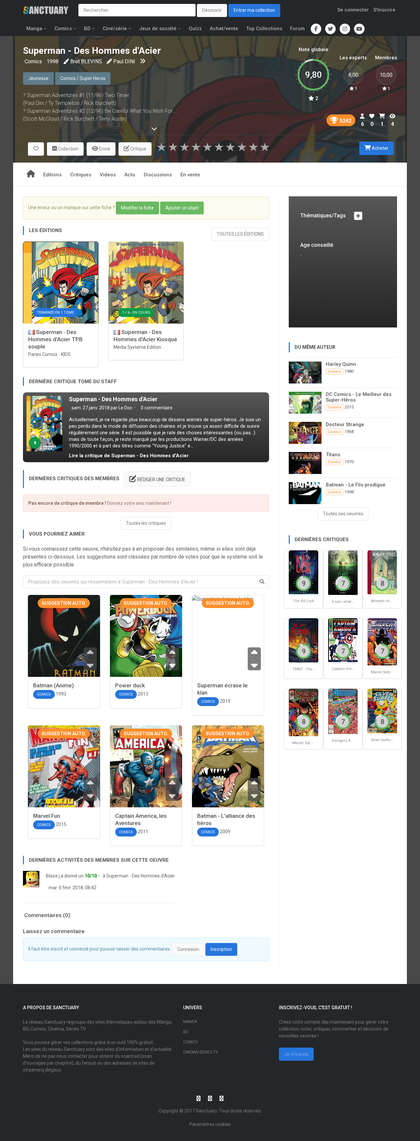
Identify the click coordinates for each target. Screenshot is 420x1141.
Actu (129, 175)
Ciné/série (115, 28)
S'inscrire (384, 10)
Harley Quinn (341, 364)
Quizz (195, 28)
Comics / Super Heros (82, 78)
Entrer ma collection (254, 10)
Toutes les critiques (146, 523)
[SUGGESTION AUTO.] (64, 643)
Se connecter (353, 10)
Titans (333, 455)
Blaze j (53, 875)
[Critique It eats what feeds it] (343, 572)
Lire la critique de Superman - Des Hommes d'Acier (129, 456)
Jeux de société (158, 28)
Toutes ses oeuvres (343, 513)
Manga (34, 28)
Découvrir (212, 10)
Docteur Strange (345, 424)
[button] (36, 149)
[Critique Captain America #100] (343, 640)
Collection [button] (67, 148)
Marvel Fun (46, 816)
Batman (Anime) (53, 685)
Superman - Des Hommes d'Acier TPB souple (55, 339)
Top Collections (264, 28)
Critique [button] (137, 148)
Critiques (80, 175)
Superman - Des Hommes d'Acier (113, 399)
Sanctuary (206, 1110)
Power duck (130, 685)
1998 (52, 61)
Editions (52, 175)
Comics (63, 28)
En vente (190, 175)
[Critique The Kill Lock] (303, 572)
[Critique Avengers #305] (343, 711)
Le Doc (125, 407)
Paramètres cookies (210, 1124)
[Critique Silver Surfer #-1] (382, 710)
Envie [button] (104, 148)
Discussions (158, 175)
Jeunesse (38, 78)
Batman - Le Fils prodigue (356, 485)
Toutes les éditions (240, 234)
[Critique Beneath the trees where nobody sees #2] (382, 572)
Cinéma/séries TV (200, 1052)
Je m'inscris (296, 1054)
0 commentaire (156, 407)
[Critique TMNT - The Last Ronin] (303, 640)
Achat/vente (224, 28)
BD (87, 28)
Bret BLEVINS (86, 61)
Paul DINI (124, 61)
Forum (297, 28)
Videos (108, 175)
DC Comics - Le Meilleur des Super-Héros (358, 397)
